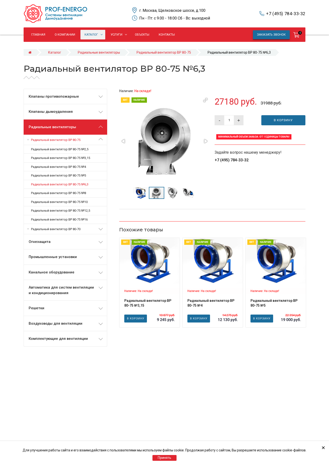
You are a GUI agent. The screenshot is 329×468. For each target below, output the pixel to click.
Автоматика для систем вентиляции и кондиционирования (61, 290)
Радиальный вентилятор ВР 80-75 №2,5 (59, 149)
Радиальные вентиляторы (99, 52)
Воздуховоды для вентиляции (55, 323)
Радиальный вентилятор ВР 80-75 (164, 52)
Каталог (54, 52)
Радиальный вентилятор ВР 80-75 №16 (59, 219)
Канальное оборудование (51, 272)
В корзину (283, 120)
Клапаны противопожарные (54, 96)
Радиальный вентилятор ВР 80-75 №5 (58, 175)
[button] (205, 100)
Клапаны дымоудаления (51, 111)
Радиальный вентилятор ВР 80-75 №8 (58, 193)
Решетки (36, 308)
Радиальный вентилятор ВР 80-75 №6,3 (59, 184)
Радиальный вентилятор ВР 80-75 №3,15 (60, 158)
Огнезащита (40, 242)
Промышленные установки (53, 257)
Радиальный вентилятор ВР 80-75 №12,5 (60, 210)
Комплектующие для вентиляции (58, 338)
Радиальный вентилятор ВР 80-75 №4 (58, 167)
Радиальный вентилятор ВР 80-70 (55, 229)
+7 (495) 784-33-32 (285, 13)
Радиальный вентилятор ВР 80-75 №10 (59, 202)
